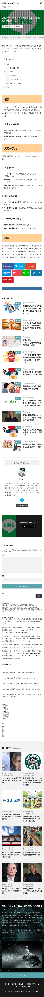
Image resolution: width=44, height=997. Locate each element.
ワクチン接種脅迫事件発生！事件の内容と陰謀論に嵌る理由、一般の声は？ (32, 358)
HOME (6, 37)
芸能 (3, 736)
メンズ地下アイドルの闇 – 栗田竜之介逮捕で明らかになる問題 (11, 780)
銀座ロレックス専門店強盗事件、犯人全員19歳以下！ (32, 432)
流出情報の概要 (12, 68)
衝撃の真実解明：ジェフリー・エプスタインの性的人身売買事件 (32, 417)
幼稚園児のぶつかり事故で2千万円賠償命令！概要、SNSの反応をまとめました (32, 309)
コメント (5, 555)
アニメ (4, 725)
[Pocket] (17, 273)
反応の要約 (8, 72)
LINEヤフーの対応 (13, 83)
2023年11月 (5, 714)
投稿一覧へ (21, 505)
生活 (3, 733)
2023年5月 (5, 717)
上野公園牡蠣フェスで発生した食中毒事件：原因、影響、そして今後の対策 (32, 819)
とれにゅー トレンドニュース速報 (27, 991)
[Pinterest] (8, 280)
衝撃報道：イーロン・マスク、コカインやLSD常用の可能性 (11, 891)
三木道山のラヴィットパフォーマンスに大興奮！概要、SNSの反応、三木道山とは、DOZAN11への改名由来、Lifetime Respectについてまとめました (21, 630)
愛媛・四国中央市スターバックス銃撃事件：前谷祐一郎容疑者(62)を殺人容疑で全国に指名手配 (32, 781)
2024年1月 (5, 711)
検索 (3, 593)
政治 (3, 732)
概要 (6, 64)
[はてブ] (6, 273)
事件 (19, 26)
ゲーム (4, 726)
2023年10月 (5, 715)
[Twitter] (19, 266)
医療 (3, 730)
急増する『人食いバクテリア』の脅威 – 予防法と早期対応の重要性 (22, 619)
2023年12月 (5, 712)
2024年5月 (5, 707)
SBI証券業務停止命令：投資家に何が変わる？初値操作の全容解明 (11, 817)
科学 (3, 734)
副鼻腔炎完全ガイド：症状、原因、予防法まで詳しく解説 (19, 607)
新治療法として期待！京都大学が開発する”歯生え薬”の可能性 (20, 608)
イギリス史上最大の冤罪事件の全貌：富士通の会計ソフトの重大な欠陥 (11, 855)
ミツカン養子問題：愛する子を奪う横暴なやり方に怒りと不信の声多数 (32, 402)
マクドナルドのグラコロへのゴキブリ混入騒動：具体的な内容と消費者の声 (32, 327)
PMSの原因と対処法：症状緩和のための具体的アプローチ (19, 606)
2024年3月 (5, 708)
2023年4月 (5, 718)
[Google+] (30, 266)
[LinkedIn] (36, 273)
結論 (6, 87)
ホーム (7, 984)
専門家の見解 (12, 79)
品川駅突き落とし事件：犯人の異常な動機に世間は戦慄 (32, 854)
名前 (3, 576)
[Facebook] (8, 266)
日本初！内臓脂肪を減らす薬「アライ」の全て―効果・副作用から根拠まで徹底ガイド (22, 610)
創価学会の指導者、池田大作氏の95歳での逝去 (32, 387)
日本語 (4, 7)
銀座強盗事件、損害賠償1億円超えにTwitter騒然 (32, 373)
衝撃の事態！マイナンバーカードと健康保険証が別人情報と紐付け (32, 342)
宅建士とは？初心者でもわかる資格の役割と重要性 (17, 604)
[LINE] (26, 273)
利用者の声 (11, 75)
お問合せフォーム (33, 984)
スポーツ (4, 728)
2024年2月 (5, 710)
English (10, 7)
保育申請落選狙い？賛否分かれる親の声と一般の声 (32, 446)
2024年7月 (5, 706)
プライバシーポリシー (22, 986)
